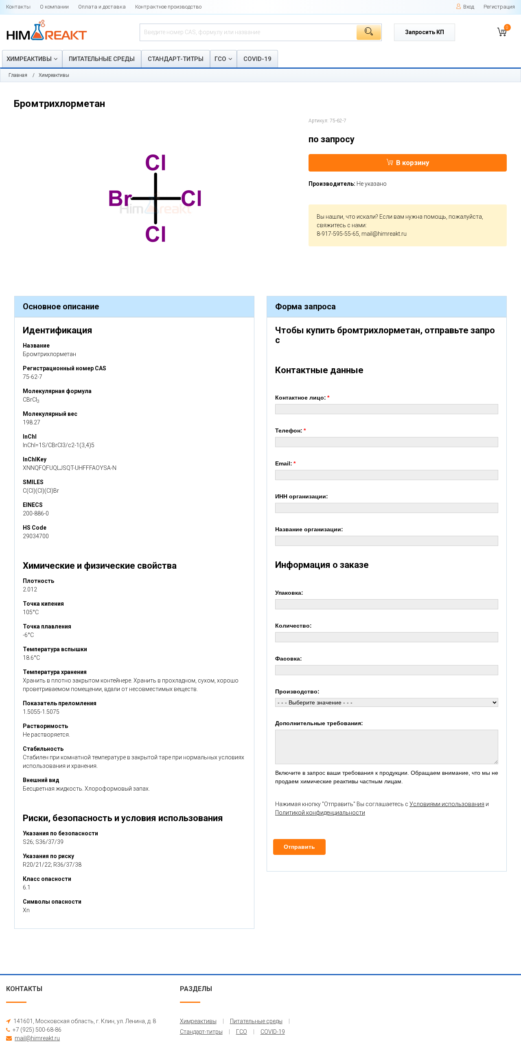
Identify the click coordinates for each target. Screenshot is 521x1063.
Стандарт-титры (176, 59)
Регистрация (499, 7)
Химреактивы (29, 59)
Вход (468, 7)
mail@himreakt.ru (384, 233)
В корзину (412, 163)
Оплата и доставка (102, 7)
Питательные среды (102, 59)
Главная (18, 75)
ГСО (220, 59)
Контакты (18, 7)
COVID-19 (257, 59)
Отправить (299, 846)
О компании (54, 7)
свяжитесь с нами (341, 225)
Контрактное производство (168, 7)
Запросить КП (424, 32)
